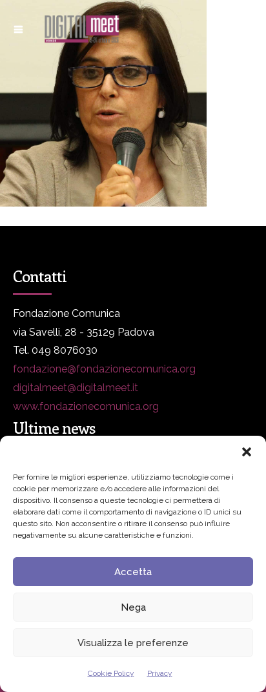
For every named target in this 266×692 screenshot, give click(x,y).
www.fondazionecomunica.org (86, 406)
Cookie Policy (111, 673)
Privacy (159, 673)
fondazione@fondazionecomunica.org (104, 369)
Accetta (133, 572)
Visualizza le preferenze (133, 643)
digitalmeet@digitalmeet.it (75, 388)
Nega (133, 607)
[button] (246, 451)
